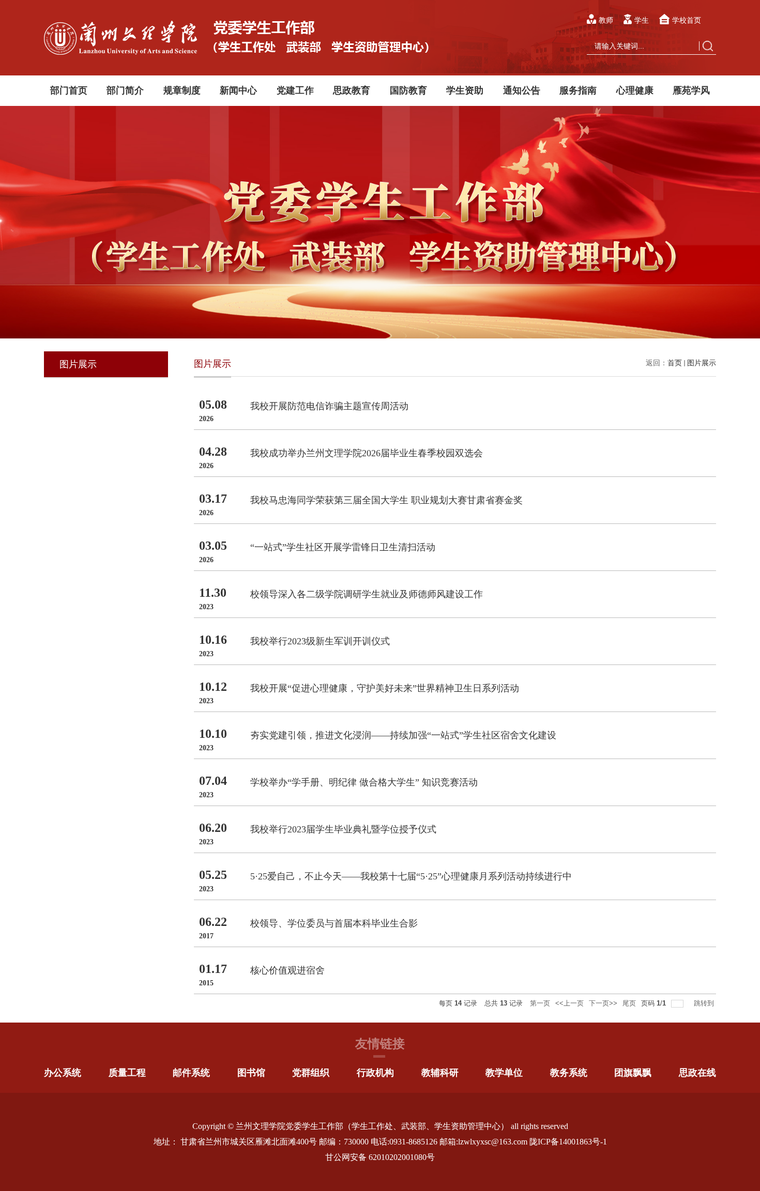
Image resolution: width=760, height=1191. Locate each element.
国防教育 (408, 90)
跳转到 (705, 1003)
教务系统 (568, 1073)
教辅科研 (440, 1073)
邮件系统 (191, 1073)
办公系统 (62, 1073)
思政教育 (351, 90)
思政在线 (697, 1073)
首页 (674, 363)
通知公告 (521, 90)
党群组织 (310, 1073)
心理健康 (634, 90)
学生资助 (464, 90)
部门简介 (125, 90)
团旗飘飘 (632, 1073)
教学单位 (504, 1073)
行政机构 (375, 1073)
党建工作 (295, 90)
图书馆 (251, 1073)
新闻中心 (238, 90)
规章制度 (182, 90)
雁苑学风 (691, 90)
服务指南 (578, 90)
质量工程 (127, 1073)
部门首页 (68, 90)
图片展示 (701, 363)
